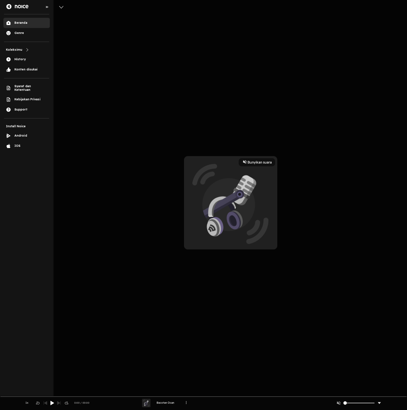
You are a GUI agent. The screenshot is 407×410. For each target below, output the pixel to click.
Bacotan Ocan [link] (165, 402)
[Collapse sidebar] (47, 7)
